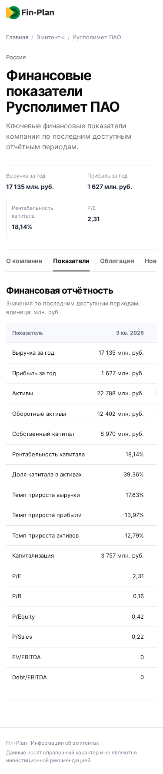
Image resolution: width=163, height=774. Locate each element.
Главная (17, 37)
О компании (24, 260)
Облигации (117, 260)
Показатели (71, 260)
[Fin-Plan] (30, 12)
